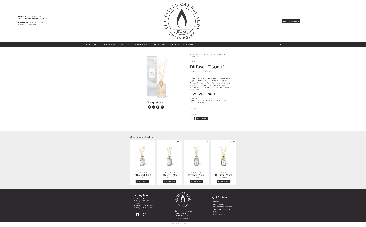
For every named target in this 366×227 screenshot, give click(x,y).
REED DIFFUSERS (159, 44)
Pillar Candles (125, 44)
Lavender (142, 177)
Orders (216, 202)
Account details (219, 204)
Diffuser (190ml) (142, 175)
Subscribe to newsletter (222, 207)
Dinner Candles (108, 44)
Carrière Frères (142, 172)
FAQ (215, 212)
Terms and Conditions (221, 209)
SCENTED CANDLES (142, 44)
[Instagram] (144, 214)
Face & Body (174, 44)
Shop (96, 44)
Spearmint (169, 177)
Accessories (188, 44)
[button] (149, 107)
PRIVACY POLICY (219, 214)
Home (88, 44)
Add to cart (202, 118)
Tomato (196, 177)
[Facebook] (137, 214)
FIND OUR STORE (183, 218)
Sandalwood (223, 177)
